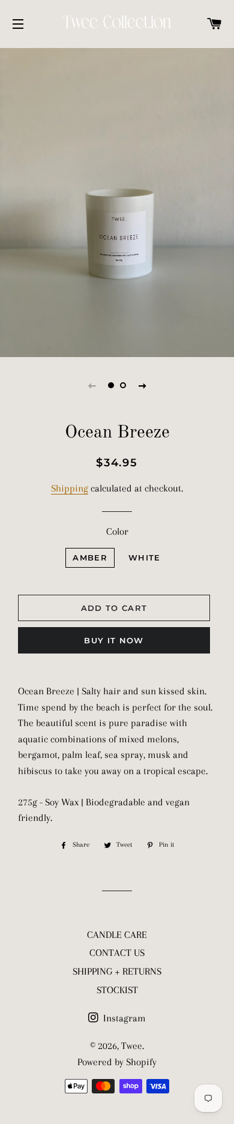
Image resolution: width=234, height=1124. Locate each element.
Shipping (69, 488)
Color (117, 531)
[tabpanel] (117, 201)
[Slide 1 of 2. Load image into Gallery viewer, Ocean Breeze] (111, 385)
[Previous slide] (92, 385)
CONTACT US (117, 952)
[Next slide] (142, 385)
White (144, 557)
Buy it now (113, 640)
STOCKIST (117, 990)
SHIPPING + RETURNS (117, 971)
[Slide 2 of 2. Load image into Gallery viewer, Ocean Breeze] (123, 385)
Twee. (132, 1045)
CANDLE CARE (117, 934)
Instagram (123, 1018)
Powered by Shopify (117, 1062)
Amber (90, 557)
